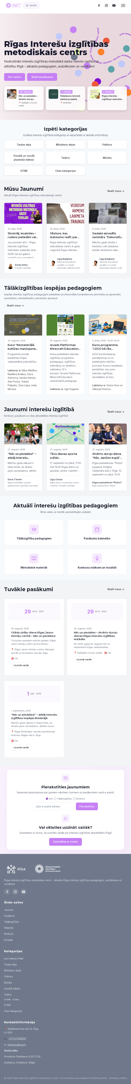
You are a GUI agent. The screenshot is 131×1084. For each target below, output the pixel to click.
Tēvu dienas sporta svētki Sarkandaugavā (63, 457)
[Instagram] (106, 5)
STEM (7, 1005)
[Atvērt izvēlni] (123, 5)
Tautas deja (10, 964)
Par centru (14, 76)
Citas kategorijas (13, 1011)
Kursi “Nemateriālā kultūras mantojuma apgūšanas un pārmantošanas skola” (22, 352)
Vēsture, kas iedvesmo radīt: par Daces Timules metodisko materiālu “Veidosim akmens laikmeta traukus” (64, 243)
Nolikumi (8, 933)
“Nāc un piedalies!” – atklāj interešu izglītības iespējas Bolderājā (34, 716)
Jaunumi (8, 910)
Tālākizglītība (64, 798)
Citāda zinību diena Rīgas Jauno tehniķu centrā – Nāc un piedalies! (33, 634)
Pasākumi (9, 916)
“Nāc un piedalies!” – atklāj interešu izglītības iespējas (22, 457)
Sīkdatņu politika (118, 1078)
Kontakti (8, 940)
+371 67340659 (17, 1038)
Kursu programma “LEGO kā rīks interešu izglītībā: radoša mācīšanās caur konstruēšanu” (106, 352)
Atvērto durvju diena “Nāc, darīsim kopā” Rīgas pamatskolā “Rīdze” (106, 459)
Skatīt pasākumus (42, 76)
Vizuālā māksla (12, 988)
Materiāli (8, 928)
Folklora (8, 976)
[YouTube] (114, 5)
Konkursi (80, 798)
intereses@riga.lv (17, 1044)
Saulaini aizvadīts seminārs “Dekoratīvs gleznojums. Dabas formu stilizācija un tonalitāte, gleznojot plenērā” (107, 243)
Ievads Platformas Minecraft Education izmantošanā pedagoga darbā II (64, 350)
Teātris (7, 994)
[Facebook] (99, 5)
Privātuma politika (98, 1078)
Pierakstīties (86, 806)
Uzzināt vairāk (21, 665)
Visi (51, 798)
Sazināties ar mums (65, 841)
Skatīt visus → (115, 191)
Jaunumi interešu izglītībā (39, 409)
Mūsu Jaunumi (24, 189)
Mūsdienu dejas (12, 970)
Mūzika (8, 982)
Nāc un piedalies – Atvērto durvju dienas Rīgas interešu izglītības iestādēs (95, 636)
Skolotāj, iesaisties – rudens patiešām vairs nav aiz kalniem (23, 237)
